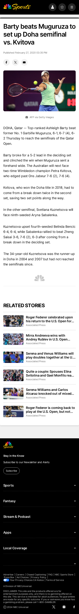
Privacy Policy (38, 577)
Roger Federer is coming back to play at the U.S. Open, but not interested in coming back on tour (50, 410)
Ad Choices (23, 577)
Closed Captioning (36, 574)
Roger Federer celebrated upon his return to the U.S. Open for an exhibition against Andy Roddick (49, 319)
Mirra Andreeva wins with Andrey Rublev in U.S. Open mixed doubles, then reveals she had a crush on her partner (50, 337)
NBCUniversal (24, 586)
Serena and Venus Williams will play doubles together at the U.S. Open (51, 355)
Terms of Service (55, 580)
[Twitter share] (15, 62)
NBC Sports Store (64, 574)
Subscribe (11, 470)
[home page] (17, 7)
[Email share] (24, 62)
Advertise (8, 574)
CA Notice (38, 580)
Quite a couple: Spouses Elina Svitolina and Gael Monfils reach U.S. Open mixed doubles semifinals (50, 373)
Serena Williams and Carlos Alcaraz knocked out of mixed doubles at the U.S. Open (48, 391)
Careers (20, 574)
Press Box (9, 577)
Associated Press (36, 325)
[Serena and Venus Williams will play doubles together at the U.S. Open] (13, 357)
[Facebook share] (6, 62)
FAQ (50, 574)
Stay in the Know (13, 455)
